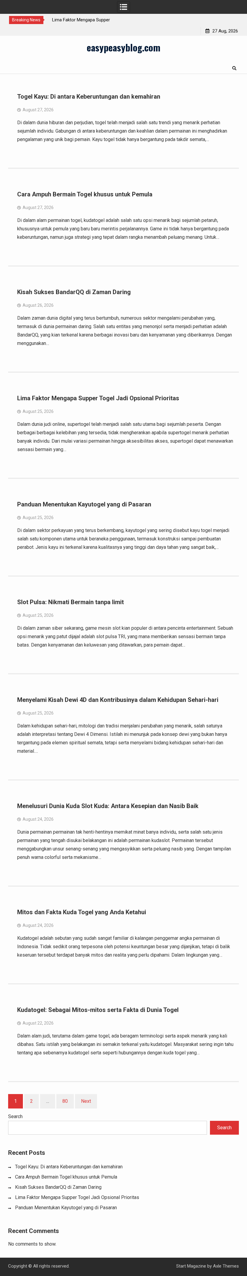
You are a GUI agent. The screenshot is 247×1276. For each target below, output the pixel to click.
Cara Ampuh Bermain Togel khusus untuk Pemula (84, 194)
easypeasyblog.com (123, 47)
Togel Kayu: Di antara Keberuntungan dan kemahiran (88, 96)
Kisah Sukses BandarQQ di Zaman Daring (74, 292)
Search (15, 1116)
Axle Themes (226, 1266)
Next (86, 1101)
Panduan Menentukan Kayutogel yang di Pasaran (84, 504)
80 (65, 1101)
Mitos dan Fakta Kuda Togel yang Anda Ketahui (81, 912)
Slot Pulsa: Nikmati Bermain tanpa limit (70, 602)
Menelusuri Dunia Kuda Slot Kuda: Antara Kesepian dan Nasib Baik (108, 806)
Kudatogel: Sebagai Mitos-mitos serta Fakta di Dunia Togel (98, 1009)
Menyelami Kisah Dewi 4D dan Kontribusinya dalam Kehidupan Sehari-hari (117, 699)
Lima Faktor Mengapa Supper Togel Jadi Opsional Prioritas (98, 398)
